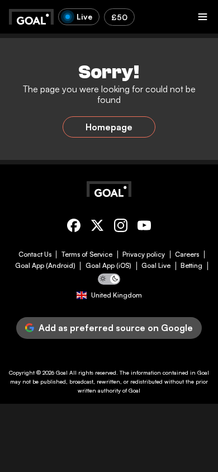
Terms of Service (86, 254)
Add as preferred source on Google (116, 327)
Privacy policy (143, 254)
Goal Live (155, 266)
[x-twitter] (97, 227)
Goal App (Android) (45, 266)
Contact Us (34, 254)
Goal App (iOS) (108, 266)
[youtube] (144, 227)
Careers (187, 254)
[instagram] (121, 227)
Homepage (109, 127)
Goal (62, 372)
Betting (191, 266)
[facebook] (74, 227)
